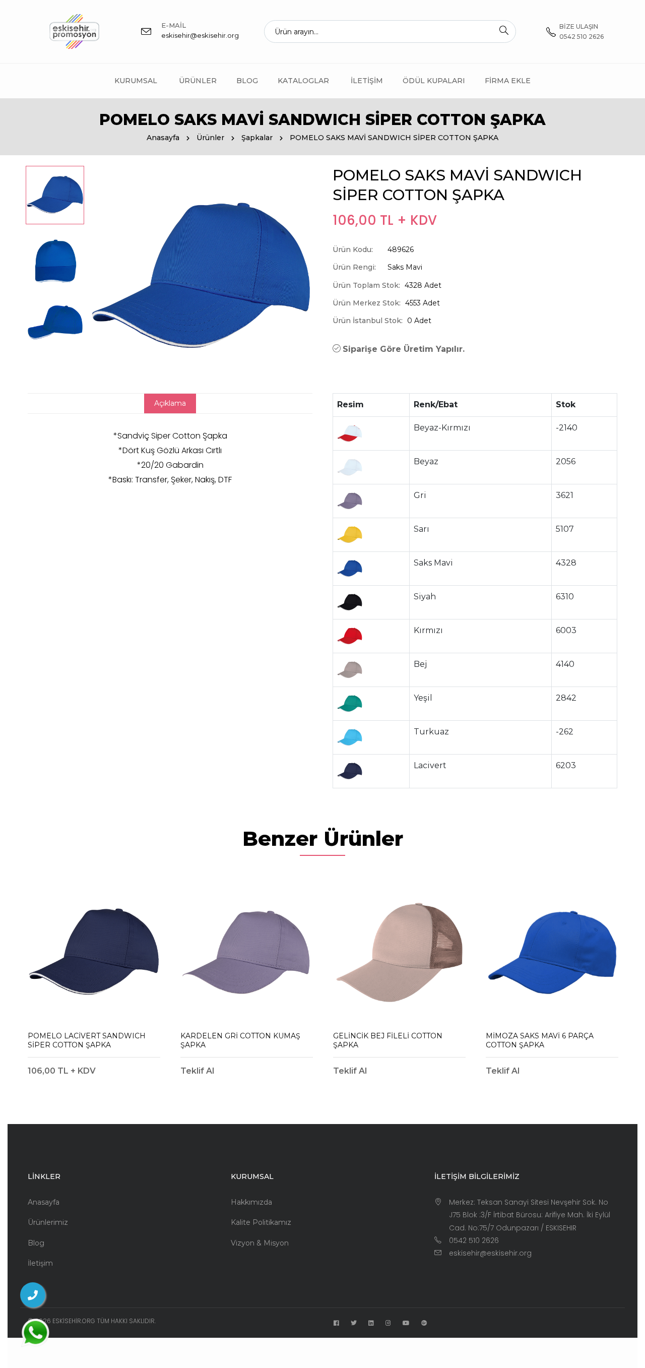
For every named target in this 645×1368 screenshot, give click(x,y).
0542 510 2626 (474, 1240)
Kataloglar (303, 80)
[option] (55, 195)
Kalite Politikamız (261, 1222)
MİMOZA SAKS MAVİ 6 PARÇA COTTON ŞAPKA (540, 1040)
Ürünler (198, 80)
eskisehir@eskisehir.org (200, 35)
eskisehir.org (73, 1321)
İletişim (367, 80)
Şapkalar (257, 137)
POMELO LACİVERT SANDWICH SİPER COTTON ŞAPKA (87, 1040)
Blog (247, 80)
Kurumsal (135, 80)
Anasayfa (163, 137)
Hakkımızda (251, 1202)
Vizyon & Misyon (260, 1243)
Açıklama (170, 403)
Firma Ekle (508, 80)
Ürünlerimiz (48, 1222)
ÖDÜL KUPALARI (434, 80)
